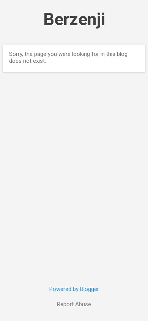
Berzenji (74, 19)
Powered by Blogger (74, 289)
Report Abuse (74, 304)
